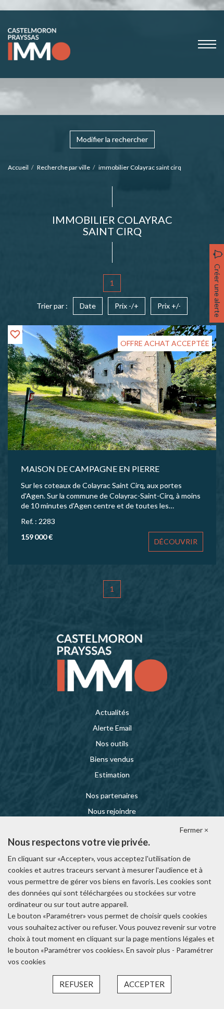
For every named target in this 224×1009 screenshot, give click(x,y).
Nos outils (112, 743)
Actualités (112, 712)
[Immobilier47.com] (39, 43)
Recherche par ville (63, 167)
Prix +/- (169, 305)
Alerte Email (112, 727)
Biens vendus (112, 759)
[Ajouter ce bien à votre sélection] (15, 334)
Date (88, 305)
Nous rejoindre (112, 811)
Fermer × (194, 829)
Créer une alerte (217, 290)
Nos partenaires (112, 795)
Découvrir (175, 541)
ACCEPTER (144, 984)
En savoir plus (149, 950)
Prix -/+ (127, 305)
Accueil (18, 167)
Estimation (112, 774)
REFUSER (76, 984)
